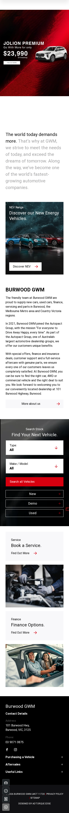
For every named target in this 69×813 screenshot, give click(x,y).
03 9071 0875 (15, 742)
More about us (31, 403)
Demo (32, 503)
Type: (13, 445)
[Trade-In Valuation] (6, 782)
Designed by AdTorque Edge (34, 803)
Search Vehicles (22, 481)
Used (32, 513)
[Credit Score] (6, 791)
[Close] (6, 807)
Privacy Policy (54, 794)
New (32, 494)
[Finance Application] (6, 799)
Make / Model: (19, 464)
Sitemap (35, 798)
